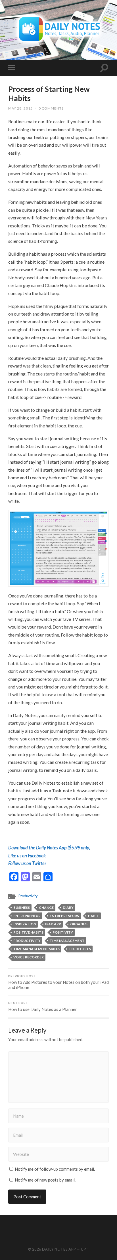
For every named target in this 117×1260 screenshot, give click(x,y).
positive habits (28, 932)
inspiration (24, 924)
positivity (63, 932)
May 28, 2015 (20, 108)
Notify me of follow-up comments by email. (55, 1169)
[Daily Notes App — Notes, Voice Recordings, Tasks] (58, 29)
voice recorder (28, 957)
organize (79, 924)
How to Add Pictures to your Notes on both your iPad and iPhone (58, 982)
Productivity (28, 896)
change (46, 907)
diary (68, 907)
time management (67, 940)
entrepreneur (27, 916)
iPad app (53, 924)
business (21, 907)
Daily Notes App (59, 1249)
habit (93, 916)
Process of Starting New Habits (49, 93)
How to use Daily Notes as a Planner (42, 1006)
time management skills (36, 949)
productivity (27, 940)
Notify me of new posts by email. (45, 1179)
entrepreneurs (64, 916)
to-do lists (80, 949)
